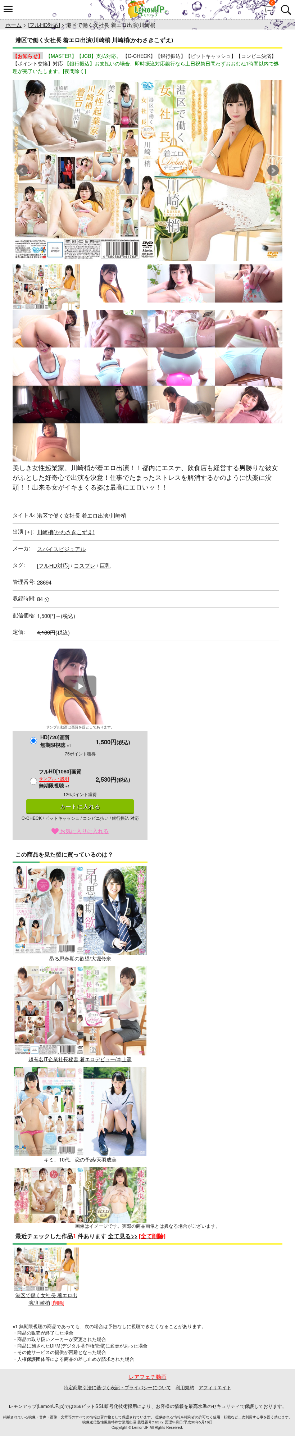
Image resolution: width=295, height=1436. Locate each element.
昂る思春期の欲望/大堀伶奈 (80, 958)
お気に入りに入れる (84, 831)
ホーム (13, 24)
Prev (22, 170)
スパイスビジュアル (61, 549)
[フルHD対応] (44, 24)
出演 (22, 531)
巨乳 (105, 565)
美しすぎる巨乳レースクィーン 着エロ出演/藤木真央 (80, 1259)
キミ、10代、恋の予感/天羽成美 (80, 1159)
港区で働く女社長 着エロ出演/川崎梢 (46, 1298)
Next (273, 170)
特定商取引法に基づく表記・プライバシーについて (117, 1387)
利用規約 (185, 1387)
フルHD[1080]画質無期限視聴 (60, 778)
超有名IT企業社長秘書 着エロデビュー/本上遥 (80, 1058)
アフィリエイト (215, 1387)
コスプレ (84, 565)
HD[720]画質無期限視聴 (55, 740)
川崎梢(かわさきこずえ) (66, 532)
